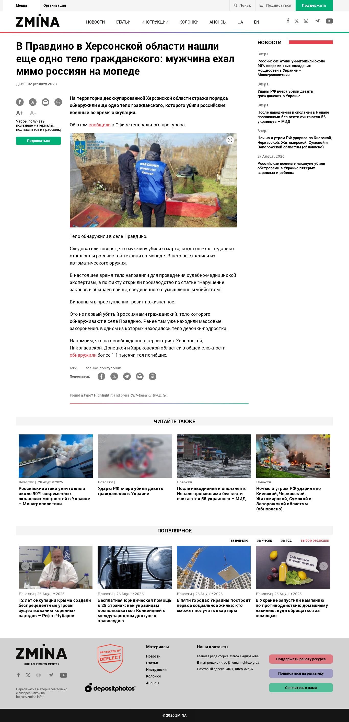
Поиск (245, 5)
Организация (54, 5)
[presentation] (25, 566)
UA (240, 21)
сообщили (100, 125)
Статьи (123, 21)
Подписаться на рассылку (301, 673)
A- (33, 112)
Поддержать (314, 5)
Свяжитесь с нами (301, 687)
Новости (95, 21)
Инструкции (155, 21)
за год (286, 540)
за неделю (239, 540)
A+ (20, 112)
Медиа (21, 5)
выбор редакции (315, 540)
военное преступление (104, 368)
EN (256, 21)
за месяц (264, 540)
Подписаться (278, 5)
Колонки (189, 21)
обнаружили (83, 355)
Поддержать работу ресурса (301, 659)
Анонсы (218, 21)
